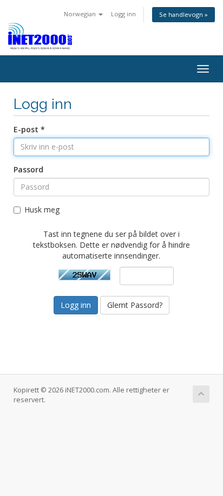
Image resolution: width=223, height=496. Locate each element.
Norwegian (80, 14)
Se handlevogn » (183, 14)
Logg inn (123, 14)
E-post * (29, 129)
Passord (28, 169)
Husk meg (42, 209)
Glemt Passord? (134, 305)
